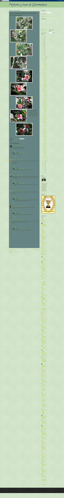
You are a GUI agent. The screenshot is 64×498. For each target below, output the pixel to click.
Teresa (16, 168)
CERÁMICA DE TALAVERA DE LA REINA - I (44, 423)
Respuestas (14, 151)
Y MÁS (43, 314)
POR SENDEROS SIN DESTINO (44, 480)
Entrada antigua (37, 249)
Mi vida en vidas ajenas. (44, 460)
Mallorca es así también (44, 263)
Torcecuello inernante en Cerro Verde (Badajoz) (44, 305)
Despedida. (43, 461)
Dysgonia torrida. (44, 72)
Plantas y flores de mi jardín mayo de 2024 (44, 323)
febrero (44, 169)
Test (42, 391)
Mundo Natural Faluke (44, 220)
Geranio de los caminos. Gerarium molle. (45, 148)
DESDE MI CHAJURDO (43, 303)
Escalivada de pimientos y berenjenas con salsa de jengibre (44, 250)
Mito (42, 362)
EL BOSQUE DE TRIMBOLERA (44, 417)
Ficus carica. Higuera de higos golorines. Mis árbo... (45, 140)
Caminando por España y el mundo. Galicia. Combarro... (45, 111)
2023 (43, 40)
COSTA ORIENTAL (44, 348)
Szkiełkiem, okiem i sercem (44, 243)
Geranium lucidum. (44, 62)
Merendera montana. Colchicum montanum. (45, 77)
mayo (44, 165)
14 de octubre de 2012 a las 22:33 (22, 206)
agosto (44, 161)
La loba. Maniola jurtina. (44, 114)
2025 (43, 37)
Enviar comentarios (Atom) (16, 251)
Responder (13, 149)
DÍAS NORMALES (44, 337)
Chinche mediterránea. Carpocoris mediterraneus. (45, 95)
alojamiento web (44, 30)
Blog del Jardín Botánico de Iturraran (44, 390)
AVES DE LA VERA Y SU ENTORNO (43, 433)
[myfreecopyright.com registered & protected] (48, 16)
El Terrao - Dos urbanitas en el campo (44, 395)
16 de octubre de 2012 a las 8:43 (22, 168)
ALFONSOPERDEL (44, 485)
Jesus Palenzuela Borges (44, 376)
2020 (43, 44)
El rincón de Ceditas (15, 206)
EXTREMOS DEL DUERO (44, 237)
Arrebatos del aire (44, 457)
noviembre (44, 57)
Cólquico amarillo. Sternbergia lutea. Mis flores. (45, 81)
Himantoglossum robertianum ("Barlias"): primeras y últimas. (44, 342)
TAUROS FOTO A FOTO (44, 371)
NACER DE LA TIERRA (44, 404)
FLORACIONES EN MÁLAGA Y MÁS (44, 320)
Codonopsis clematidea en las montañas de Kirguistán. (44, 233)
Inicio (25, 249)
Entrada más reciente (13, 249)
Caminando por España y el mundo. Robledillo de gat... (45, 65)
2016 (43, 49)
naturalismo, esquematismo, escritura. (43, 239)
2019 (43, 45)
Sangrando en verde (43, 248)
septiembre (44, 160)
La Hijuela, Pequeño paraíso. (44, 377)
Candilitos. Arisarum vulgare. (44, 129)
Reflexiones (43, 386)
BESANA (43, 475)
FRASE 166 (43, 274)
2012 (43, 55)
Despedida (43, 401)
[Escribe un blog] (20, 138)
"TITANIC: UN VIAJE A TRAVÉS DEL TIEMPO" (44, 270)
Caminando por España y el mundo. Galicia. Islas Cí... (45, 157)
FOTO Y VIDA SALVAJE (44, 347)
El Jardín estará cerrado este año (44, 333)
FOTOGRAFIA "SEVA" (44, 400)
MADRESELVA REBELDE (44, 225)
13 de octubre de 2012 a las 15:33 (20, 175)
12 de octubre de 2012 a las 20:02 (20, 159)
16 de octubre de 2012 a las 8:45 (22, 183)
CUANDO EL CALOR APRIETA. (44, 260)
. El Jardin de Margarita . (43, 331)
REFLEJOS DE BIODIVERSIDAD (44, 309)
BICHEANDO (44, 437)
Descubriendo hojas (44, 427)
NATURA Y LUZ (44, 317)
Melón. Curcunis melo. (45, 74)
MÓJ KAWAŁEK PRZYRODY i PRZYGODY (44, 366)
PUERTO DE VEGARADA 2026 (44, 299)
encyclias (43, 466)
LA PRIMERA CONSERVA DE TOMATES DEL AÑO (44, 284)
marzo (44, 168)
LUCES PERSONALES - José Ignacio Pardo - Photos (44, 470)
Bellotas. (44, 60)
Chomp (13, 219)
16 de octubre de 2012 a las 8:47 (22, 198)
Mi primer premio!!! (44, 89)
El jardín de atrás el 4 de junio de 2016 (44, 429)
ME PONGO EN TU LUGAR (44, 476)
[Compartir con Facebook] (22, 138)
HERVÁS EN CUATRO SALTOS (43, 289)
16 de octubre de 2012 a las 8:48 (22, 213)
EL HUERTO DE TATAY (44, 282)
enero (44, 171)
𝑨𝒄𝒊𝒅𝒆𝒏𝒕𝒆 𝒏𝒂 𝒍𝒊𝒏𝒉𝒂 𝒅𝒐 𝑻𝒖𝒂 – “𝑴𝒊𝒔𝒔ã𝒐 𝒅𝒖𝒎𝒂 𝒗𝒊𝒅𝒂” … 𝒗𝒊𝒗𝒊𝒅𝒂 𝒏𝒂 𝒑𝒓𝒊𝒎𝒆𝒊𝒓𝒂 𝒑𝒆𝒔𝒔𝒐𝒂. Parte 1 (44, 354)
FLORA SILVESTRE (43, 327)
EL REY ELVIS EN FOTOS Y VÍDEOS (44, 434)
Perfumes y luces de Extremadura (28, 5)
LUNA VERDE (44, 313)
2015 (43, 51)
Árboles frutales (15, 140)
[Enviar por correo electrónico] (19, 138)
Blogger (48, 491)
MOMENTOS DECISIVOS (44, 298)
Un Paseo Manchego (43, 230)
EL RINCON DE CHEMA (44, 410)
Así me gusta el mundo (44, 258)
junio (44, 164)
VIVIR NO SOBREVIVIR (44, 447)
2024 (43, 38)
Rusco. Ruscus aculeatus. (45, 103)
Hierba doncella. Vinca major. (45, 105)
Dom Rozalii (14, 190)
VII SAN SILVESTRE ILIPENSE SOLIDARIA (43, 412)
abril (44, 167)
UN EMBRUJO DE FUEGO (44, 456)
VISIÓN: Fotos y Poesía (44, 278)
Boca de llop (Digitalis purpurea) (44, 294)
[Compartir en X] (21, 138)
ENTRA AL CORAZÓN (43, 336)
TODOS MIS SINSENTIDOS (44, 381)
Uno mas (43, 418)
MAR (42, 452)
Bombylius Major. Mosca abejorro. (45, 136)
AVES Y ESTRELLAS (44, 442)
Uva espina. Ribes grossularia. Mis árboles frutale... (45, 100)
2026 (43, 36)
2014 (43, 52)
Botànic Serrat (44, 273)
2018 (43, 47)
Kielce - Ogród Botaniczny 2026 (44, 244)
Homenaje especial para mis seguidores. (45, 69)
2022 (43, 41)
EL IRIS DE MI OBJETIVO (44, 421)
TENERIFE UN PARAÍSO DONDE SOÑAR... (44, 406)
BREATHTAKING (44, 255)
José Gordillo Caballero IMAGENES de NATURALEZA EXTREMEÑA (44, 360)
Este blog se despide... (43, 481)
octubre (44, 59)
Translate (48, 13)
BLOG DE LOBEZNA (43, 268)
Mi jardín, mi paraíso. (43, 385)
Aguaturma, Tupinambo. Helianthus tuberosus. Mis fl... (45, 153)
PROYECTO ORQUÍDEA (43, 340)
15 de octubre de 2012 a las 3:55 (19, 219)
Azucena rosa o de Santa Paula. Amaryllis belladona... (45, 144)
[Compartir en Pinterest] (23, 138)
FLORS (43, 293)
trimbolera (14, 175)
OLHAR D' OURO (43, 351)
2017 (43, 48)
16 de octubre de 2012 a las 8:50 (22, 228)
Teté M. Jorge (14, 159)
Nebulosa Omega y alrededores (44, 444)
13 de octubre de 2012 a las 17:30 (20, 190)
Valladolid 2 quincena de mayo (44, 439)
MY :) (42, 367)
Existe (42, 290)
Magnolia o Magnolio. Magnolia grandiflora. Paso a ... (45, 122)
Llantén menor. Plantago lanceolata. (45, 91)
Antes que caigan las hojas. (44, 126)
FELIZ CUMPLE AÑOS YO (44, 449)
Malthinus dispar (44, 221)
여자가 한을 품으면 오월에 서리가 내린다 (44, 227)
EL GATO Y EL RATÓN (44, 372)
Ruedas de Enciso (44, 472)
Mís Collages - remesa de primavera (44, 265)
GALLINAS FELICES (43, 397)
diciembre (44, 56)
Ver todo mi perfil (44, 191)
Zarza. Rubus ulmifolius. (45, 107)
